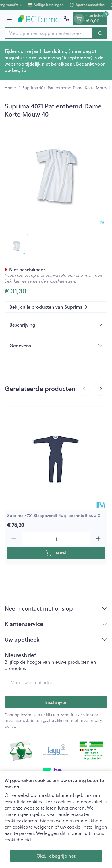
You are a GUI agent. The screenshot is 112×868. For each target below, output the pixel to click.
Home (10, 88)
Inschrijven (56, 702)
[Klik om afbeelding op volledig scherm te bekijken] (56, 175)
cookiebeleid (18, 839)
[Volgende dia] (100, 389)
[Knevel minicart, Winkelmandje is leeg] (79, 19)
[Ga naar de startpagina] (38, 18)
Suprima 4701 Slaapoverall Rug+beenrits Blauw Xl (54, 515)
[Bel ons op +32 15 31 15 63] (66, 19)
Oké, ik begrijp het (56, 855)
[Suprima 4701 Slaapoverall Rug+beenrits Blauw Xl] (56, 458)
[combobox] (49, 33)
